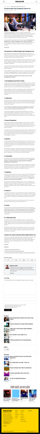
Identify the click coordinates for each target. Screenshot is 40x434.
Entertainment (17, 414)
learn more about (12, 72)
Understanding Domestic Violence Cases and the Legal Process (21, 318)
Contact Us (22, 414)
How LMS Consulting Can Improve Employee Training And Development (20, 252)
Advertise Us (22, 417)
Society (16, 417)
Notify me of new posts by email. (11, 307)
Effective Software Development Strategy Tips (14, 251)
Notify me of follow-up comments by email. (13, 306)
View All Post (12, 273)
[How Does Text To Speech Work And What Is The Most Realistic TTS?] (15, 393)
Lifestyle (16, 416)
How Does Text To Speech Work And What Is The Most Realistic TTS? (15, 400)
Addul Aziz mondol (6, 10)
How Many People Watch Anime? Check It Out (19, 373)
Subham (11, 336)
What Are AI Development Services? (12, 249)
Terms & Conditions (24, 421)
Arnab (10, 380)
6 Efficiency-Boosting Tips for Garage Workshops (20, 340)
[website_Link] (5, 349)
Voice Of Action (7, 431)
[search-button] (4, 1)
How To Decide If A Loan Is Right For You (18, 334)
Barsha (11, 321)
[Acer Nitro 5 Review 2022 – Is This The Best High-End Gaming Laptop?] (7, 393)
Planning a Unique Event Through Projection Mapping (21, 324)
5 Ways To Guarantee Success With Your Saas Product (32, 399)
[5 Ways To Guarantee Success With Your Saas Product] (32, 393)
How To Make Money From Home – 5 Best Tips (19, 362)
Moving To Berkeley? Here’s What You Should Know (21, 367)
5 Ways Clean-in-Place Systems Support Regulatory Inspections (21, 329)
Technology (8, 6)
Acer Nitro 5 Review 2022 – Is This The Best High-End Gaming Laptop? (7, 400)
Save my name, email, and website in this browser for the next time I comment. (15, 304)
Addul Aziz (11, 359)
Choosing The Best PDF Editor (24, 399)
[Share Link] (8, 260)
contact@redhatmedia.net (6, 423)
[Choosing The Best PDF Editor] (24, 393)
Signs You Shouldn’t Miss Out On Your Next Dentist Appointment (20, 357)
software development (9, 32)
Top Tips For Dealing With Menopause (18, 378)
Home (5, 6)
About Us (22, 412)
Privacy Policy (23, 419)
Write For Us (22, 416)
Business (16, 412)
